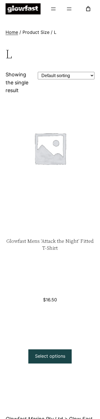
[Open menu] (53, 9)
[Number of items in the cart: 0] (88, 8)
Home (12, 32)
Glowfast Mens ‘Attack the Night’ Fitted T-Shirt (50, 244)
